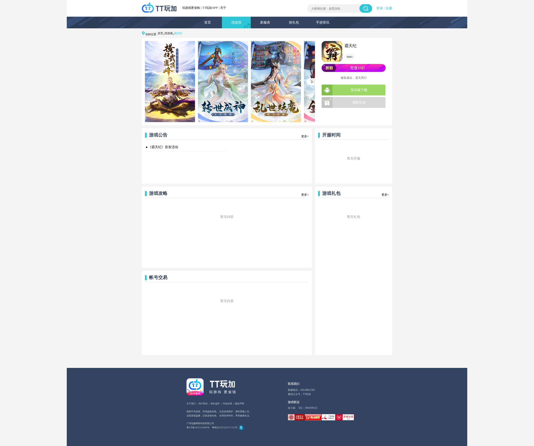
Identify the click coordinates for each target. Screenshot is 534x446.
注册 (388, 8)
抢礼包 (294, 22)
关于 (223, 7)
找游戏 (236, 22)
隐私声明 (239, 403)
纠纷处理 (227, 403)
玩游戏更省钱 (191, 7)
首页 (207, 22)
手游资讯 (322, 22)
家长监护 (215, 403)
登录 (379, 8)
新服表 (265, 22)
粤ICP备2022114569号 (197, 427)
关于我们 (191, 403)
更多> (305, 136)
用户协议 (203, 403)
